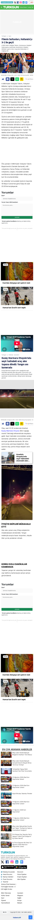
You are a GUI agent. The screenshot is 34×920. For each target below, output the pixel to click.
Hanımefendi (5, 903)
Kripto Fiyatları (22, 877)
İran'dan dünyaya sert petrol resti (16, 283)
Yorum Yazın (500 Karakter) (9, 202)
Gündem (16, 355)
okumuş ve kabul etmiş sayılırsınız (15, 222)
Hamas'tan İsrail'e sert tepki (14, 307)
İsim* (3, 195)
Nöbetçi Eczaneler (9, 872)
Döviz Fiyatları (22, 874)
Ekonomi (20, 872)
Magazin (20, 895)
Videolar (11, 355)
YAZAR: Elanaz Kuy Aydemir (24, 419)
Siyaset (3, 900)
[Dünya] (17, 271)
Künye (19, 900)
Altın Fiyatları (21, 879)
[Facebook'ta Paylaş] (8, 79)
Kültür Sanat (5, 895)
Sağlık (19, 898)
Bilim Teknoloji (6, 893)
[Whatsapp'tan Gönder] (17, 79)
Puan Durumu (7, 879)
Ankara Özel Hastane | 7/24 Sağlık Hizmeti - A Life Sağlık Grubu (8, 886)
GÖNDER (17, 217)
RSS (5, 912)
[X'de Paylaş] (12, 79)
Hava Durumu (7, 874)
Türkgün (4, 36)
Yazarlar (5, 882)
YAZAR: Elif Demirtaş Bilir (23, 75)
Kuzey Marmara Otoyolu (10, 431)
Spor (10, 36)
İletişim (19, 903)
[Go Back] (30, 917)
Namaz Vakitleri (8, 877)
